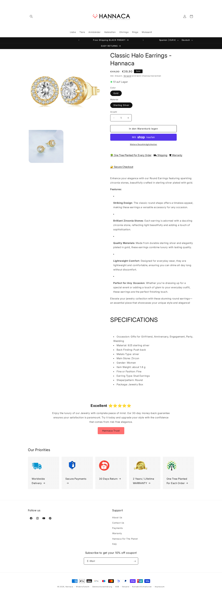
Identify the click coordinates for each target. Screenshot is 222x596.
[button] (31, 16)
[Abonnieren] (134, 561)
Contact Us (118, 522)
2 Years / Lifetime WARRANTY (143, 481)
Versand (127, 76)
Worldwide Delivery (38, 481)
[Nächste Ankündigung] (143, 40)
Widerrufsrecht (82, 586)
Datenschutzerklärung (102, 586)
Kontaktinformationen (142, 586)
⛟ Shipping (160, 155)
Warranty (117, 533)
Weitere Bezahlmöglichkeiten (143, 144)
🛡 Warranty (175, 155)
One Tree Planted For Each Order (177, 481)
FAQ (114, 544)
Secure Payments (75, 478)
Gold (116, 93)
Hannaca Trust (111, 430)
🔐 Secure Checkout (121, 166)
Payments (117, 528)
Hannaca (69, 587)
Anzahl (113, 112)
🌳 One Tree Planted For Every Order (130, 155)
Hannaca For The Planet (125, 538)
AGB (117, 586)
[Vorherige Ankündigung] (79, 40)
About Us (117, 517)
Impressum (160, 586)
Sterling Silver (121, 105)
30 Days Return (108, 478)
